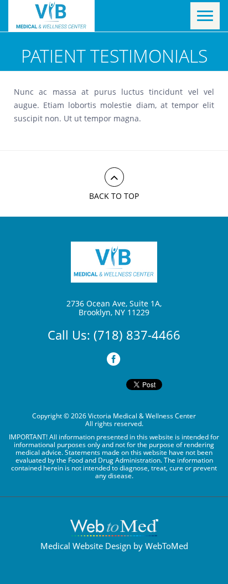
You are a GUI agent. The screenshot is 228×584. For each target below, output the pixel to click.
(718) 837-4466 (137, 334)
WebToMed (166, 545)
